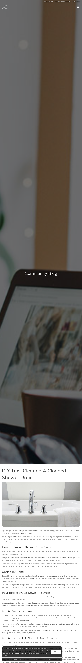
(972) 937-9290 (48, 1)
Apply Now (76, 1)
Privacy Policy (47, 659)
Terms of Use (17, 659)
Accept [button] (56, 652)
